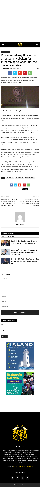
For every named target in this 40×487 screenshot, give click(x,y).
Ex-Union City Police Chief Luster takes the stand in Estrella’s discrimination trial (25, 261)
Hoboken (8, 52)
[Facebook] (12, 478)
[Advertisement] (20, 21)
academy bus (10, 177)
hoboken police (19, 177)
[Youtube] (27, 478)
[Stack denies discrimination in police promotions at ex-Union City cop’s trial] (5, 243)
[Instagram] (17, 478)
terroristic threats (30, 177)
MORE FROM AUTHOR (8, 236)
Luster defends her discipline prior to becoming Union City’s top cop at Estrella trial (24, 252)
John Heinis (6, 68)
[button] (37, 44)
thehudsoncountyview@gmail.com (23, 466)
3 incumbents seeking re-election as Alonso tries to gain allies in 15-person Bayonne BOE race (29, 202)
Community (4, 245)
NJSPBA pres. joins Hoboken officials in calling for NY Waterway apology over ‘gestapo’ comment (10, 202)
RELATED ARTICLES (8, 233)
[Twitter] (22, 478)
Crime (2, 52)
